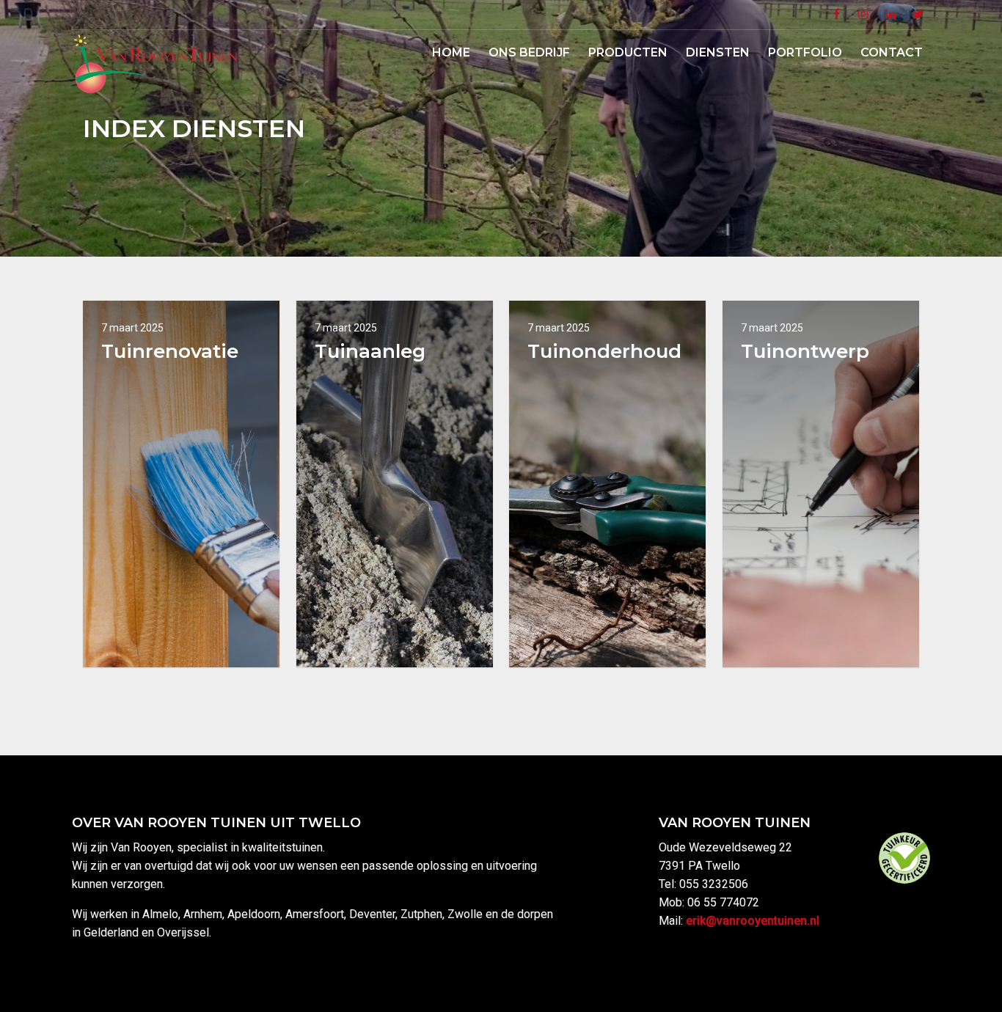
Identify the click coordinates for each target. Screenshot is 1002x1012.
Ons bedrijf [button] (529, 52)
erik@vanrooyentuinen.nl (752, 921)
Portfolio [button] (805, 52)
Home (451, 52)
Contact (891, 52)
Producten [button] (628, 52)
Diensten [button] (718, 52)
